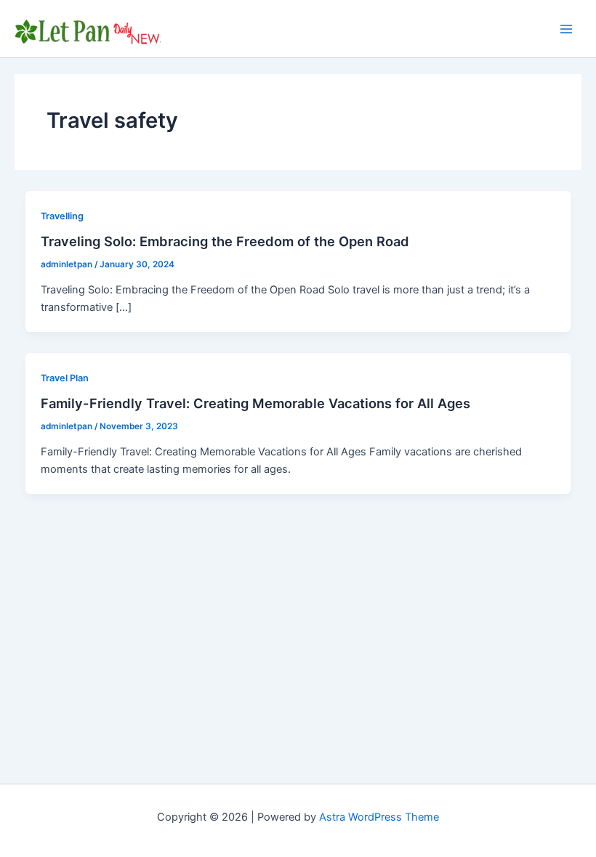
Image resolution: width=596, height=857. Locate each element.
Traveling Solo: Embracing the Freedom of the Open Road (225, 241)
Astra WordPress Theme (379, 817)
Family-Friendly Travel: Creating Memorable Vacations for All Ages (255, 403)
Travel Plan (65, 378)
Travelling (62, 216)
